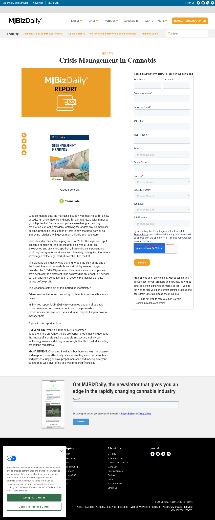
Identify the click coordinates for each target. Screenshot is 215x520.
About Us (112, 454)
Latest (75, 21)
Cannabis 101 (132, 21)
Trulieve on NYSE (75, 33)
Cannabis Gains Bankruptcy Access (42, 33)
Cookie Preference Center (34, 507)
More (161, 21)
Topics (91, 21)
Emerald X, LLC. (169, 502)
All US (67, 454)
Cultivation (69, 471)
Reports (107, 53)
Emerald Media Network (15, 3)
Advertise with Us (115, 458)
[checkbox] (163, 300)
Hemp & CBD (70, 475)
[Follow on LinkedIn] (203, 3)
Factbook (110, 21)
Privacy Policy (141, 234)
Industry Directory (115, 471)
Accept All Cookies (34, 497)
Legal (66, 484)
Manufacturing (71, 467)
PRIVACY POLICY (184, 510)
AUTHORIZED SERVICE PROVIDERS (112, 507)
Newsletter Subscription (190, 21)
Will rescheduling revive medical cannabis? (113, 33)
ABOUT (80, 507)
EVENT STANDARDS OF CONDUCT (145, 507)
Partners (111, 479)
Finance (67, 479)
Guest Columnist (115, 484)
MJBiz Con (112, 467)
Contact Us (112, 488)
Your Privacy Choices (172, 507)
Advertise (38, 3)
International (69, 458)
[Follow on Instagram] (212, 3)
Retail (66, 463)
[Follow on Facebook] (198, 3)
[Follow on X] (207, 3)
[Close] (61, 451)
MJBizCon (53, 3)
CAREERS (89, 507)
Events (148, 21)
